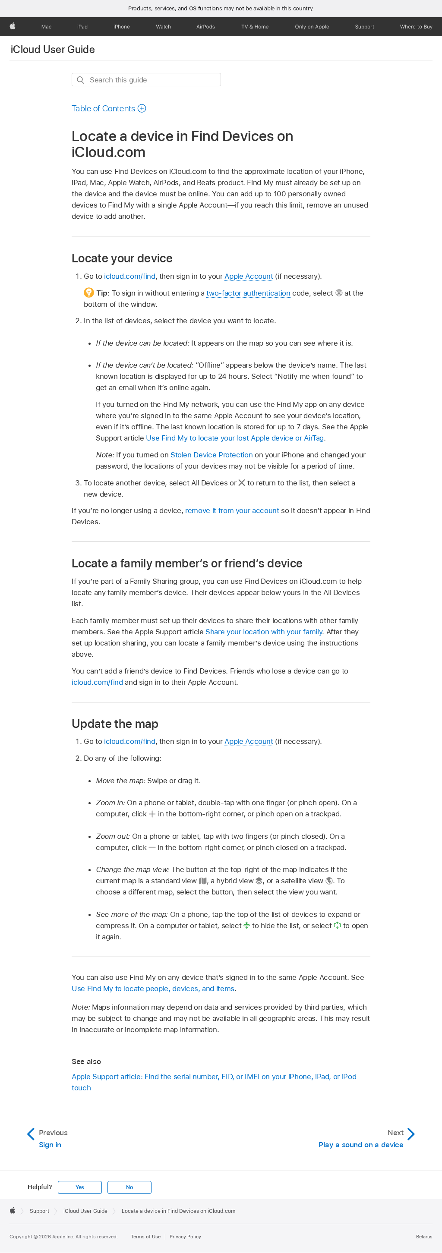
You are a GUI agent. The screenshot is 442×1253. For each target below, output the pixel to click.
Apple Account (248, 276)
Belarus (424, 1237)
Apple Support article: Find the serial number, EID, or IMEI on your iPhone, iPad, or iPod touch (214, 1082)
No (129, 1187)
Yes (80, 1187)
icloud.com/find (129, 276)
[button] (109, 108)
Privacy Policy (185, 1237)
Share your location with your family (263, 631)
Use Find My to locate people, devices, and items (153, 988)
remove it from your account (232, 510)
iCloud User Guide (53, 49)
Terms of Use (146, 1237)
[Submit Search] (80, 80)
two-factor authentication (248, 293)
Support (39, 1211)
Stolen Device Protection (211, 454)
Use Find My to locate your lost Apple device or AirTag (235, 438)
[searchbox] (146, 79)
